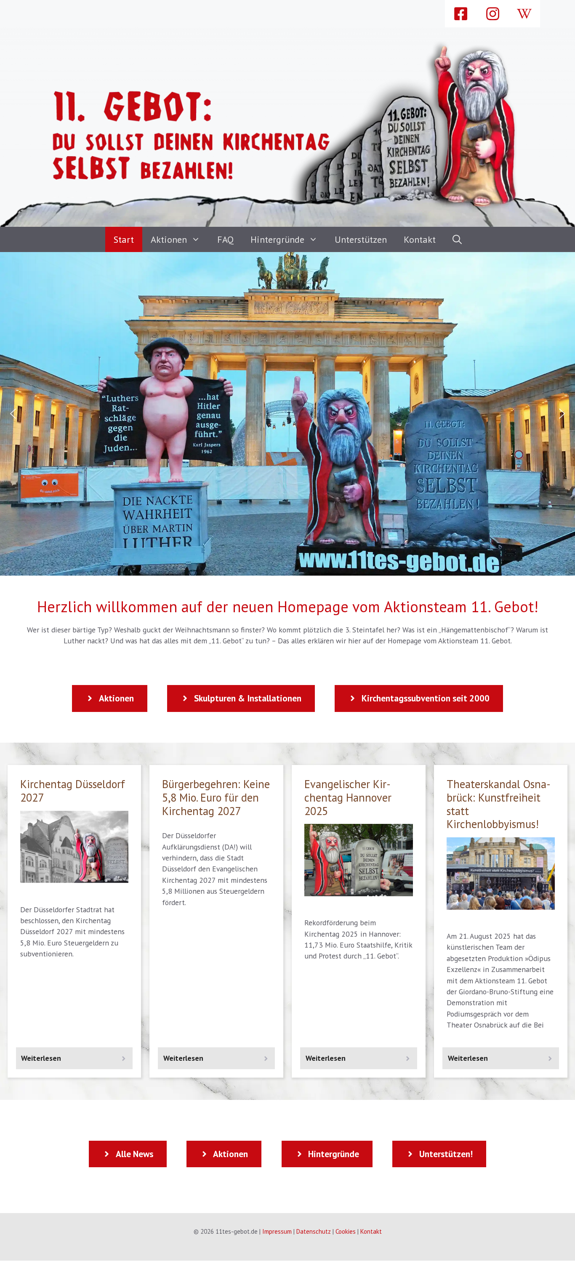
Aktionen (169, 239)
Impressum (277, 1231)
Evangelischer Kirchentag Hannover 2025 (347, 797)
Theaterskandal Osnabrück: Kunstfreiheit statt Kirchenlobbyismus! (499, 804)
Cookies (345, 1231)
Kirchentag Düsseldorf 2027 (72, 791)
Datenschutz (313, 1231)
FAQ (225, 239)
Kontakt (420, 239)
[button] (457, 239)
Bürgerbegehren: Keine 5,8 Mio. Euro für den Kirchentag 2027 (216, 797)
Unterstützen (361, 239)
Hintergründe (277, 239)
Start (124, 239)
